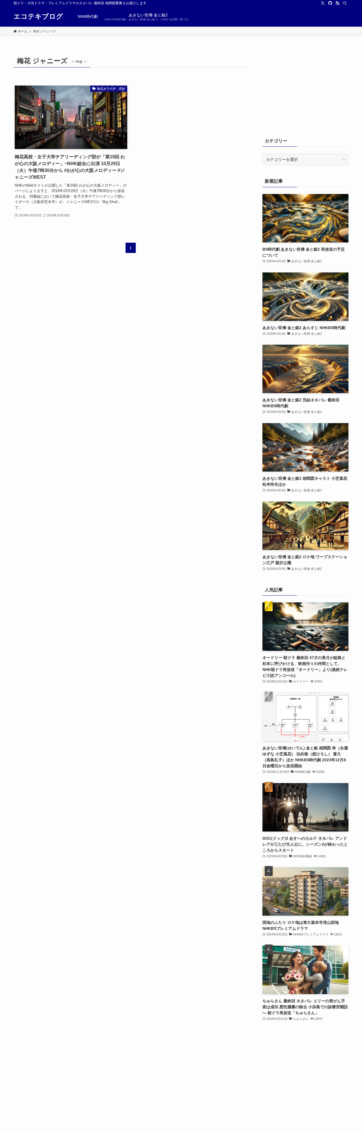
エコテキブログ (38, 16)
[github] (330, 3)
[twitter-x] (322, 3)
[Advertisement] (305, 89)
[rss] (337, 3)
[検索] (344, 3)
